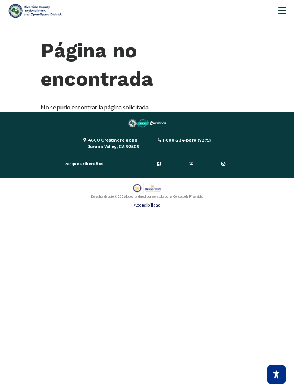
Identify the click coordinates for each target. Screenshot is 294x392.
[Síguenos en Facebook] (158, 164)
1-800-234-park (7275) (187, 140)
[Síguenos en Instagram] (223, 164)
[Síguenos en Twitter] (191, 164)
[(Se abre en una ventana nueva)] (147, 188)
